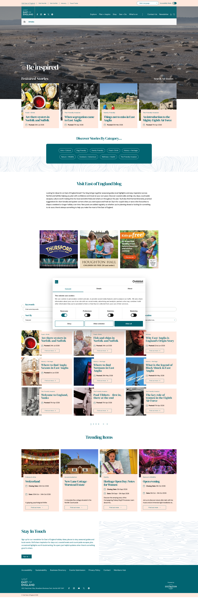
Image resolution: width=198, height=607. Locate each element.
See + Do (123, 14)
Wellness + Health (108, 157)
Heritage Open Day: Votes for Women (119, 483)
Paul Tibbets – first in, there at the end (107, 396)
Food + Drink (113, 150)
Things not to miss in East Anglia (119, 118)
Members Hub (120, 570)
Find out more (49, 350)
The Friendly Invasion (129, 157)
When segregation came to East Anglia (79, 118)
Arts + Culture (65, 150)
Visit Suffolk (54, 3)
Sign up (25, 556)
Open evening (151, 481)
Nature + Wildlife (67, 157)
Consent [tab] (68, 289)
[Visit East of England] (28, 12)
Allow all (129, 324)
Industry (63, 3)
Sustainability (41, 570)
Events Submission (77, 570)
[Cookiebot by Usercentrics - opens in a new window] (134, 281)
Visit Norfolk (42, 3)
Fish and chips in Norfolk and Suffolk (106, 339)
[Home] (25, 22)
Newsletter (164, 14)
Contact (107, 570)
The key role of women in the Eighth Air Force (159, 397)
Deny (69, 324)
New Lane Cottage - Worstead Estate (76, 483)
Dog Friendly (81, 150)
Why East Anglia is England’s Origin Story (160, 339)
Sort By (28, 315)
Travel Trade (74, 3)
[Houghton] (99, 249)
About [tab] (130, 288)
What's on (133, 14)
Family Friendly (97, 150)
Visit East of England (28, 3)
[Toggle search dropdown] (174, 14)
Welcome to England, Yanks (54, 396)
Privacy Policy (94, 570)
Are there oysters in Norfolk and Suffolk (37, 118)
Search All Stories (163, 78)
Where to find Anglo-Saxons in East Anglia (54, 366)
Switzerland (32, 481)
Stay (115, 14)
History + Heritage (131, 150)
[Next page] (103, 424)
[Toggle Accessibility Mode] (174, 3)
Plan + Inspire (104, 14)
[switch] (87, 315)
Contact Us (152, 14)
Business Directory (58, 570)
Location (147, 315)
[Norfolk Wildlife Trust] (139, 249)
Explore (93, 14)
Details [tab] (99, 288)
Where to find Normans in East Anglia (104, 367)
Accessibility (26, 570)
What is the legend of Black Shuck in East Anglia (159, 367)
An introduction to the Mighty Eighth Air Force (157, 118)
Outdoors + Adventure (87, 157)
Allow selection (99, 324)
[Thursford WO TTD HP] (59, 249)
